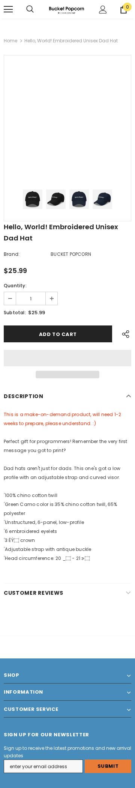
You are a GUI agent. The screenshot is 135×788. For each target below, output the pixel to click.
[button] (67, 358)
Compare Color (103, 168)
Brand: (12, 254)
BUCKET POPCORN (71, 254)
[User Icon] (103, 9)
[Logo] (66, 9)
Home (10, 40)
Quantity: (15, 285)
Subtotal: (15, 312)
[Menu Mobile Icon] (8, 9)
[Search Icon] (30, 9)
